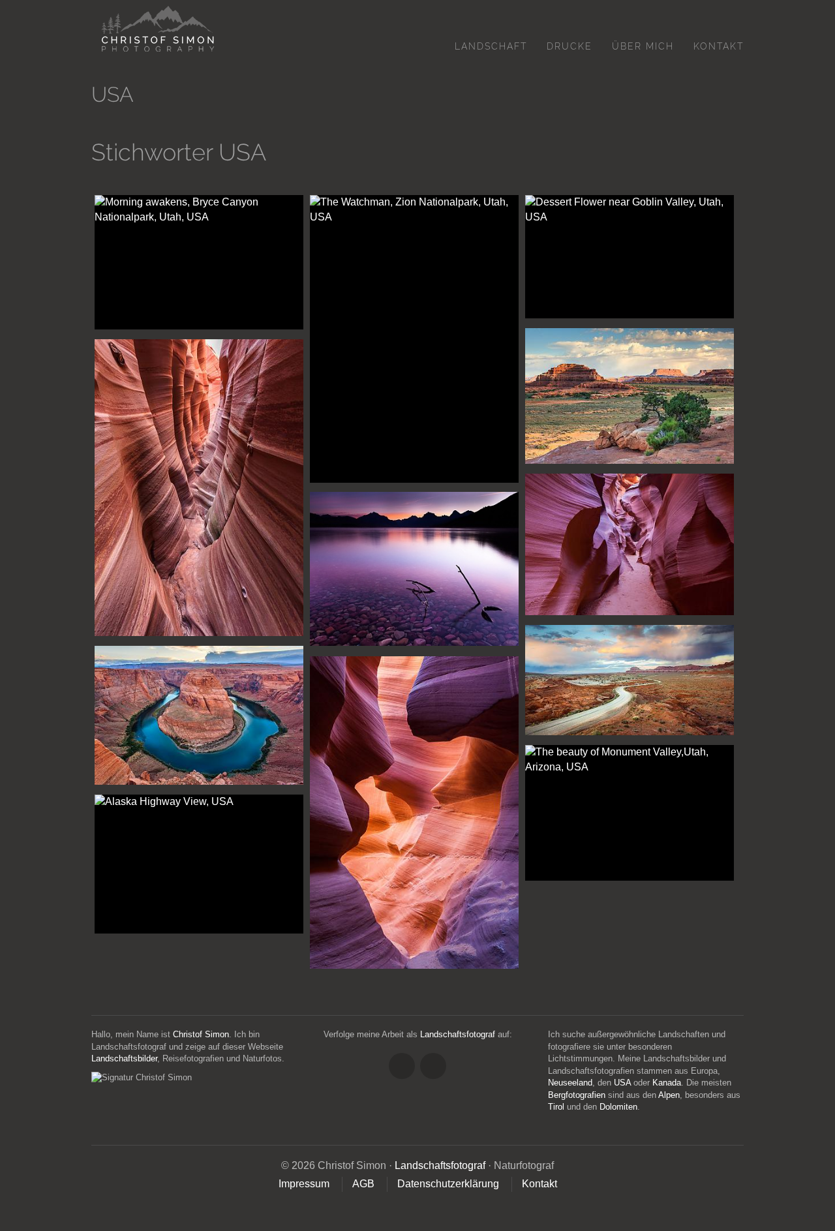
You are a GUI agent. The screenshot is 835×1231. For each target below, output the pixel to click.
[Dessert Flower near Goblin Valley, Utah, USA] (629, 256)
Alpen (669, 1095)
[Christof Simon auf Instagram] (402, 1066)
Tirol (556, 1107)
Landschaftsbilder (124, 1058)
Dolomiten (618, 1107)
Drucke (569, 46)
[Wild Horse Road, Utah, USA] (629, 680)
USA (622, 1082)
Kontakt (718, 46)
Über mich (643, 46)
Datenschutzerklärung (448, 1183)
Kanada (666, 1082)
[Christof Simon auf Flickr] (433, 1066)
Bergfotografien (576, 1095)
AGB (363, 1183)
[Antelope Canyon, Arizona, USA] (629, 544)
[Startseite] (152, 28)
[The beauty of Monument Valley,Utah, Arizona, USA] (629, 813)
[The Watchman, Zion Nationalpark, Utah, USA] (414, 339)
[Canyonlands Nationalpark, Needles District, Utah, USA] (629, 396)
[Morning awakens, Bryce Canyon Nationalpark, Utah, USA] (199, 262)
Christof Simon (201, 1034)
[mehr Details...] (189, 317)
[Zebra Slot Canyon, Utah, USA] (199, 487)
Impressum (304, 1183)
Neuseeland (570, 1082)
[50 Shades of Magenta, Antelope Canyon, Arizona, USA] (414, 812)
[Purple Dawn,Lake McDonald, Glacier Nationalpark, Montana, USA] (414, 569)
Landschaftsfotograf (457, 1034)
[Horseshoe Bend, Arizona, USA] (199, 715)
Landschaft (491, 46)
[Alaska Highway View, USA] (199, 864)
